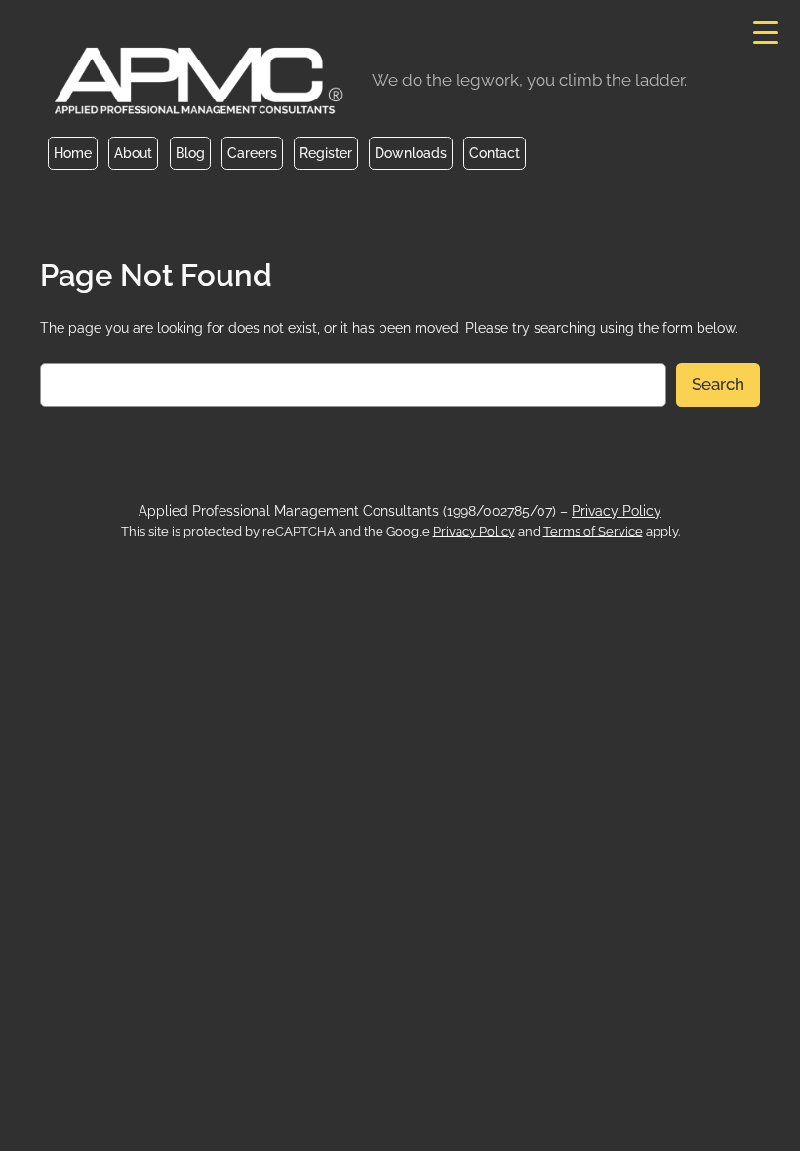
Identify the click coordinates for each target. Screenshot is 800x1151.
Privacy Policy (616, 510)
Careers (252, 152)
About (133, 152)
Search (718, 384)
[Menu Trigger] (765, 32)
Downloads (411, 152)
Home (73, 152)
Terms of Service (593, 531)
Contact (494, 152)
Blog (190, 152)
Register (326, 152)
